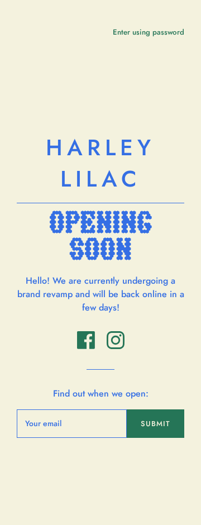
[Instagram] (116, 346)
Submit (155, 423)
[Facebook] (87, 346)
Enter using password (148, 32)
